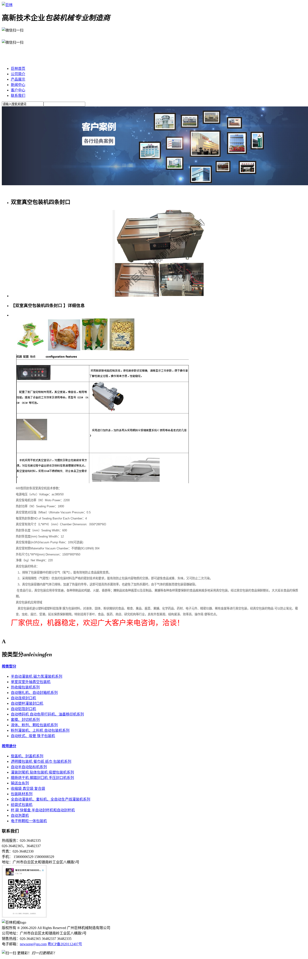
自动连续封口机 (23, 698)
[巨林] (7, 5)
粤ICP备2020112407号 (65, 944)
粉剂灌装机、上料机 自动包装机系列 (40, 730)
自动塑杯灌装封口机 (27, 703)
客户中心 (18, 90)
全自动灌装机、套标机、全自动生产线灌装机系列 (50, 799)
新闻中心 (18, 85)
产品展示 (18, 79)
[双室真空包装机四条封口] (159, 296)
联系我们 (18, 95)
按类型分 (9, 666)
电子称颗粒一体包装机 (29, 821)
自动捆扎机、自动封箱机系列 (34, 693)
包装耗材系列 (21, 794)
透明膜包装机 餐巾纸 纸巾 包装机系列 (41, 761)
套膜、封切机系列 (25, 720)
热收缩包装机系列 (25, 687)
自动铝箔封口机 (23, 709)
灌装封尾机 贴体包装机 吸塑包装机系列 (42, 772)
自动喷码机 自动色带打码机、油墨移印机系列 (47, 714)
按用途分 (9, 746)
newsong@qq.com (33, 944)
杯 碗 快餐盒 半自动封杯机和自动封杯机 (43, 810)
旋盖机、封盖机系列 (27, 756)
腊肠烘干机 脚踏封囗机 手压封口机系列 (42, 778)
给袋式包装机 (21, 805)
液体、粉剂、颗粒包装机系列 (34, 725)
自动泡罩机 (20, 815)
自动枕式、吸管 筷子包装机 (33, 736)
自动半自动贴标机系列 (29, 767)
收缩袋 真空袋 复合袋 (28, 788)
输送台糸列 (20, 783)
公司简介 (18, 74)
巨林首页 (18, 68)
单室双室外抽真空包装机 (31, 682)
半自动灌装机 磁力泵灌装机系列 (36, 676)
